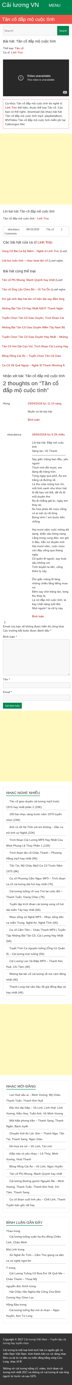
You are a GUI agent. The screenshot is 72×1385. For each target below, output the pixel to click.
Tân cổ (19, 48)
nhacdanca (13, 229)
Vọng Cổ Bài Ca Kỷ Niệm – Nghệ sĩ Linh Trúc (30, 251)
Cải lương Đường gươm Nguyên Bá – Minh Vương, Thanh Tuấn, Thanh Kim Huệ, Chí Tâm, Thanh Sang (35, 1186)
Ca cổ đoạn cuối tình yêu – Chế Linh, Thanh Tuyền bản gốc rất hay (35, 1202)
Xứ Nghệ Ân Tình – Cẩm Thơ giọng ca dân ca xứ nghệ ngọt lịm (35, 1257)
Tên (6, 679)
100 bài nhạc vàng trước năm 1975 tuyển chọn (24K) (34, 817)
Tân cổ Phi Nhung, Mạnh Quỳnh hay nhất (28, 279)
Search (63, 30)
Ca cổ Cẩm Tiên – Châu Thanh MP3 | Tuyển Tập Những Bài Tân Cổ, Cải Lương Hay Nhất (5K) (36, 935)
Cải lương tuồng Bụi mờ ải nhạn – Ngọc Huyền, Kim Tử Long (33, 1313)
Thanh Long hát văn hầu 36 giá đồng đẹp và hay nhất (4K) (36, 989)
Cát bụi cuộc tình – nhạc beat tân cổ (25, 260)
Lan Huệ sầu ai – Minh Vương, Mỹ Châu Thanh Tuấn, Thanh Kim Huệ (33, 1097)
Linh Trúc (17, 52)
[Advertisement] (36, 169)
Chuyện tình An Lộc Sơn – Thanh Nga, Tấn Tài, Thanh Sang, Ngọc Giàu (35, 1136)
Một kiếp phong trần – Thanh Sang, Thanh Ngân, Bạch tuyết (34, 1123)
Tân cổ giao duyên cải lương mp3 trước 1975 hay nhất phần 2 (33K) (33, 804)
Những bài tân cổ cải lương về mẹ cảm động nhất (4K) (36, 976)
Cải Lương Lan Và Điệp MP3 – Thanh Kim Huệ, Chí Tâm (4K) (34, 963)
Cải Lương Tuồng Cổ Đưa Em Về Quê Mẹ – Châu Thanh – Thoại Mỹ (35, 1276)
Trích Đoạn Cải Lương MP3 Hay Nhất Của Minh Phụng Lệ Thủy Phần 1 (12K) (34, 842)
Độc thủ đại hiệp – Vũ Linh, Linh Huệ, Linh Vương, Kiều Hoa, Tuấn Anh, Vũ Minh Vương (34, 1110)
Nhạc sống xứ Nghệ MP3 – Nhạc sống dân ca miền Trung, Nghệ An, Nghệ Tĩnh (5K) (35, 919)
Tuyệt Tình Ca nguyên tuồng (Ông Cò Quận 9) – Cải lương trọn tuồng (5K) (35, 951)
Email (7, 692)
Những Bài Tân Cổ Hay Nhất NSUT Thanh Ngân (32, 308)
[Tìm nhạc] (36, 30)
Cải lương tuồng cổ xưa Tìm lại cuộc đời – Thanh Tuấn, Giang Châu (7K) (34, 894)
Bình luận (34, 419)
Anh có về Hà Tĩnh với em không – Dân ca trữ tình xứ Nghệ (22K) (34, 829)
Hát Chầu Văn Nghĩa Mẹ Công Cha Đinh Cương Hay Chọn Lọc (33, 1294)
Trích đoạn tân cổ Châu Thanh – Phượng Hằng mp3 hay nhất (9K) (34, 855)
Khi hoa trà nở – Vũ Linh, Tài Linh (30, 1146)
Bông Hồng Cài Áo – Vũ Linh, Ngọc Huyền (36, 1166)
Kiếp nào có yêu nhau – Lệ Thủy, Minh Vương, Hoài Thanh (32, 1156)
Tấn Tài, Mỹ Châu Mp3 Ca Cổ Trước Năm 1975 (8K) (34, 868)
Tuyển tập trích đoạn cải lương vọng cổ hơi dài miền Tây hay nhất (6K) (35, 907)
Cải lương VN (20, 5)
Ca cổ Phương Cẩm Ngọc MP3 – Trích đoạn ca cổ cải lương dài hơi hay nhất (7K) (35, 881)
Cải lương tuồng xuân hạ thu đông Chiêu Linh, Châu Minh (33, 1239)
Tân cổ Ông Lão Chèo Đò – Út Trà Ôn (26, 289)
